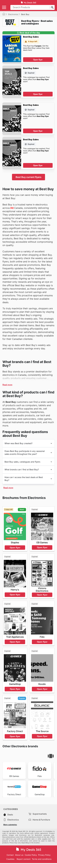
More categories (10, 825)
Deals (10, 814)
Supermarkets (40, 814)
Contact (10, 855)
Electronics (13, 14)
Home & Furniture (41, 819)
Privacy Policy (44, 855)
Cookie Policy (31, 855)
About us (19, 855)
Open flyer (38, 60)
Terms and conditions (41, 859)
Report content (24, 859)
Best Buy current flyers (28, 177)
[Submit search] (52, 7)
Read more (7, 385)
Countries (10, 859)
